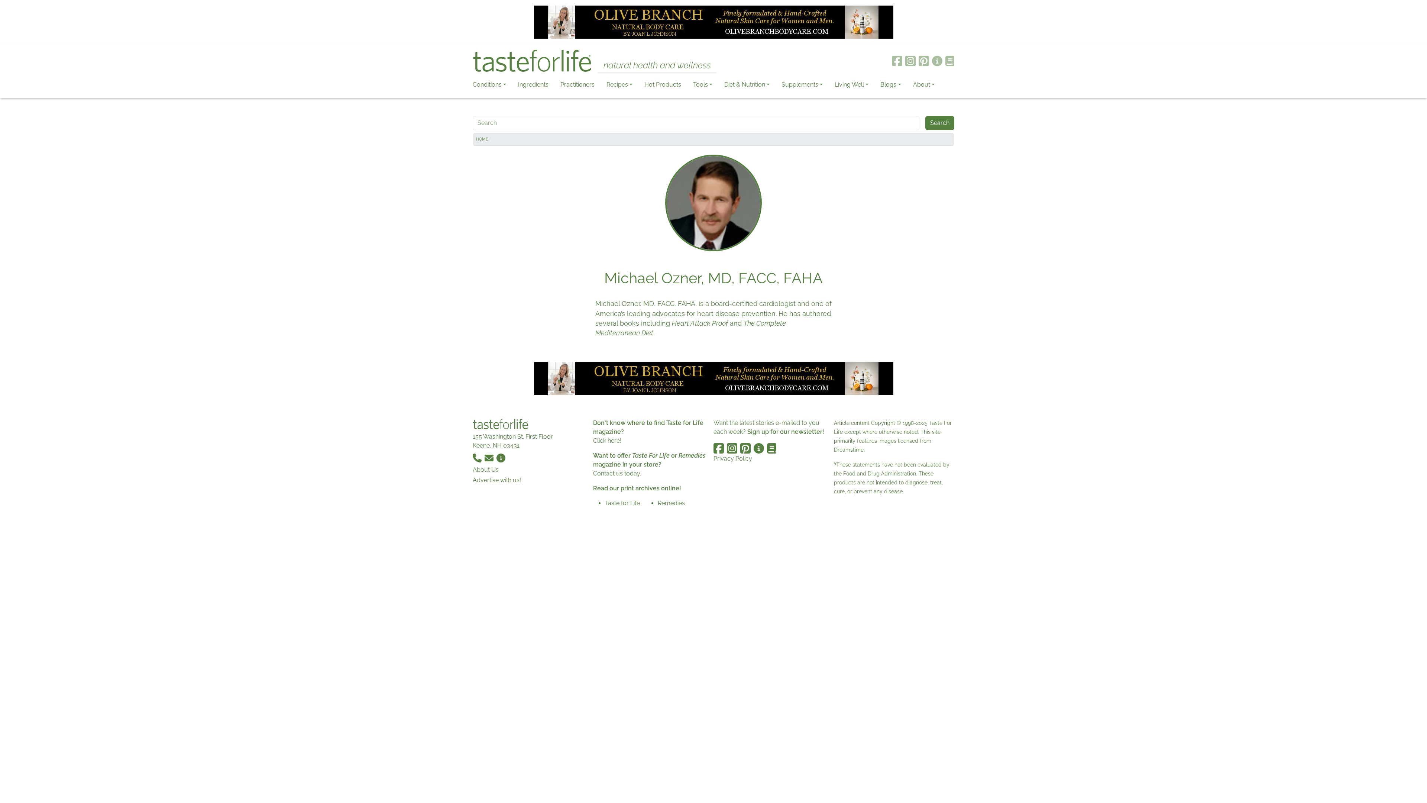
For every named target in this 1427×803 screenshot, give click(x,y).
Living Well (849, 84)
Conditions (487, 84)
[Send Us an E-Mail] (490, 457)
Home (482, 139)
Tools (700, 84)
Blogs (888, 84)
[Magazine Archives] (950, 61)
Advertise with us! (497, 480)
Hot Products (662, 84)
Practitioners (577, 84)
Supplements (800, 84)
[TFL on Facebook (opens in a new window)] (897, 61)
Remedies (671, 503)
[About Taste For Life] (937, 61)
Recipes (617, 84)
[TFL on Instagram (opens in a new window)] (910, 61)
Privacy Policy (733, 458)
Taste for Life (622, 503)
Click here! (607, 440)
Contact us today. (617, 473)
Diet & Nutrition (744, 84)
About (921, 84)
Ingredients (533, 84)
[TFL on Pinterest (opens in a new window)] (924, 61)
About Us (486, 469)
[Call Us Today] (478, 457)
